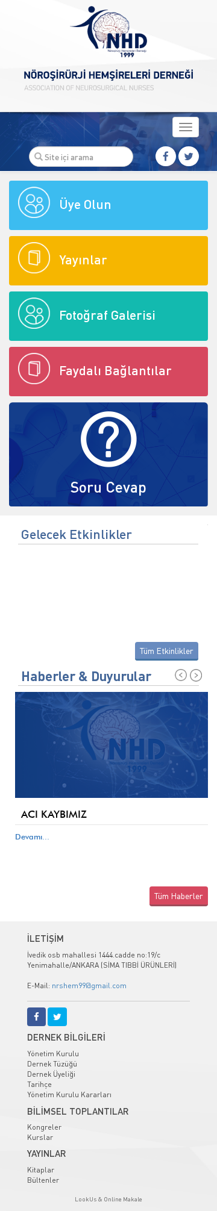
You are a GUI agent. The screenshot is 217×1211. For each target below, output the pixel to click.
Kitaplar (40, 1169)
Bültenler (43, 1180)
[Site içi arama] (39, 156)
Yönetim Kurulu (53, 1053)
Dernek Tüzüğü (52, 1063)
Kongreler (44, 1127)
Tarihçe (39, 1084)
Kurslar (40, 1137)
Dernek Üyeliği (51, 1074)
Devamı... (32, 836)
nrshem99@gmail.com (89, 985)
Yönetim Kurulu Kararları (69, 1094)
